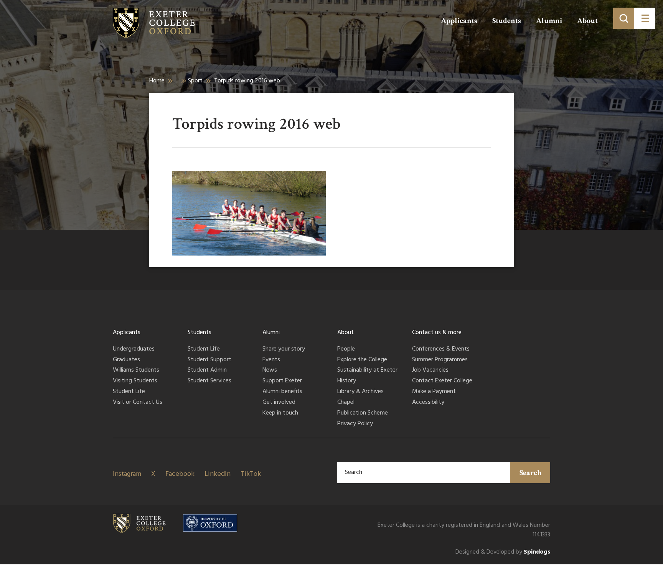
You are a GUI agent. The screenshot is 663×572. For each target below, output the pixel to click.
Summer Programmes (440, 360)
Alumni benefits (282, 392)
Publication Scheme (362, 413)
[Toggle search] (623, 18)
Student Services (209, 381)
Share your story (283, 349)
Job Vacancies (430, 370)
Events (271, 360)
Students (506, 21)
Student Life (129, 392)
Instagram (127, 474)
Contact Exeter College (442, 381)
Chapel (346, 402)
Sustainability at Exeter (367, 370)
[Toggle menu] (644, 18)
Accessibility (428, 402)
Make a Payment (434, 392)
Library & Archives (360, 392)
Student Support (209, 360)
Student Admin (207, 370)
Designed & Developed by (502, 552)
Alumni (549, 21)
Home (157, 81)
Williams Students (136, 370)
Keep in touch (280, 413)
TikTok (251, 474)
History (346, 381)
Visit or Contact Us (137, 402)
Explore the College (362, 360)
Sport (195, 81)
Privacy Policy (355, 424)
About (587, 21)
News (269, 370)
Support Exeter (282, 381)
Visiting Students (135, 381)
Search (531, 473)
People (346, 349)
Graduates (126, 360)
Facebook (180, 474)
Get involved (278, 402)
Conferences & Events (441, 349)
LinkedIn (218, 474)
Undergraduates (134, 349)
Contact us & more (437, 333)
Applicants (459, 21)
